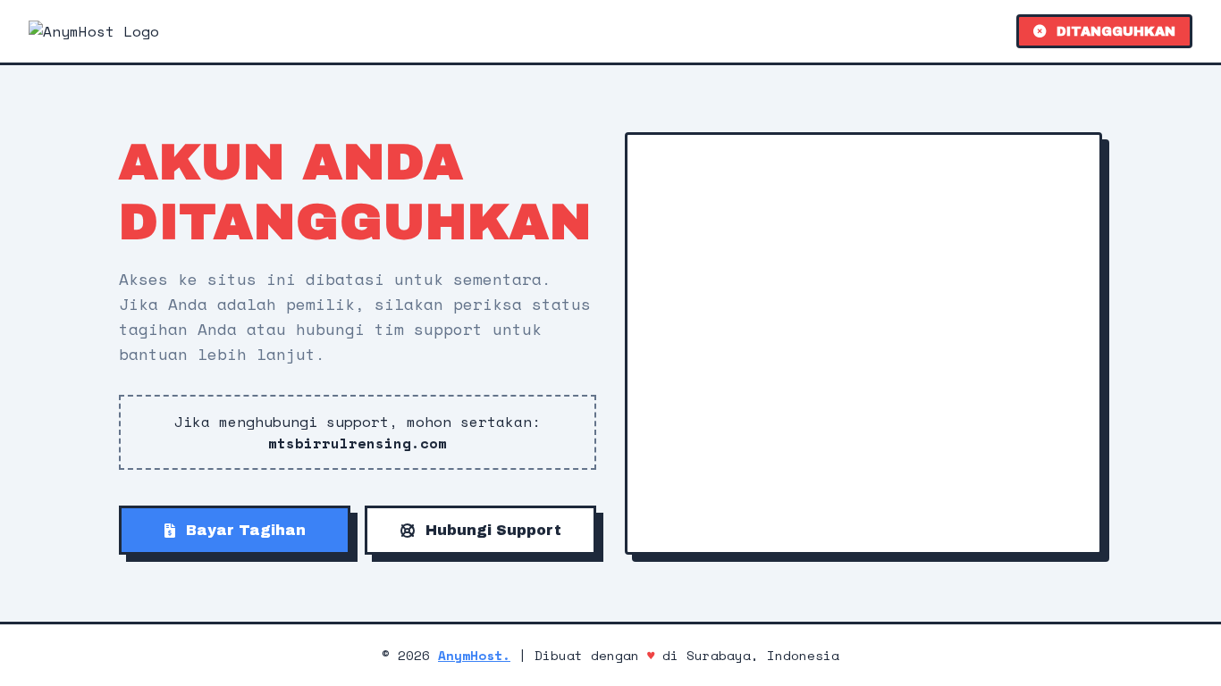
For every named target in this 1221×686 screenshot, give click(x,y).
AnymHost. (474, 655)
